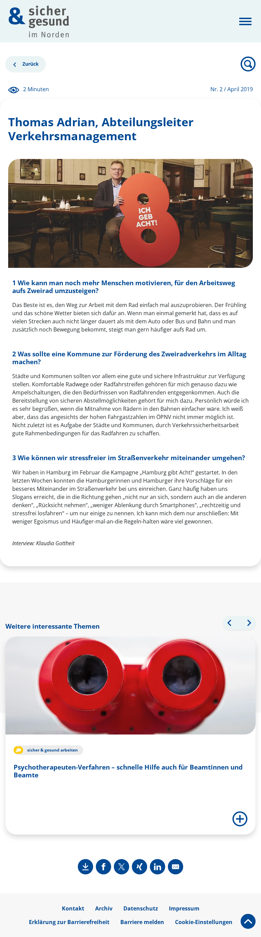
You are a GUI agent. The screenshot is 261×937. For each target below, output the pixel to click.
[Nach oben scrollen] (248, 921)
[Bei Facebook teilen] (103, 866)
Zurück (29, 65)
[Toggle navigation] (245, 21)
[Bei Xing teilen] (139, 866)
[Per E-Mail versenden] (175, 866)
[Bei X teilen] (121, 866)
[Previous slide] (230, 623)
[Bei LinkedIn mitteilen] (157, 866)
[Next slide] (249, 623)
